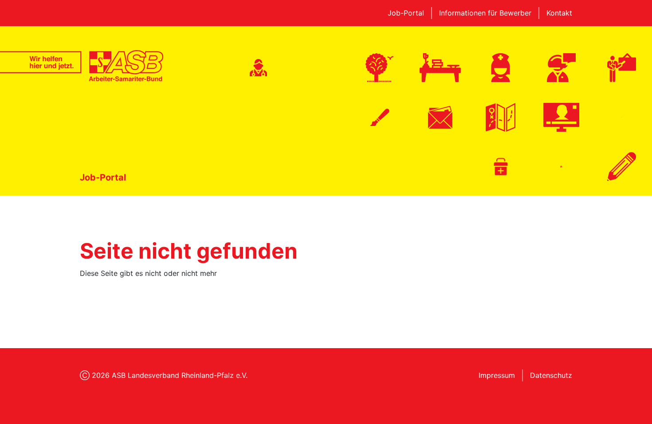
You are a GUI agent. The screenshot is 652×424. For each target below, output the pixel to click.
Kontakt (559, 12)
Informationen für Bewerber (485, 12)
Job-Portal (406, 12)
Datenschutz (551, 375)
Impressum (497, 375)
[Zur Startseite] (81, 65)
